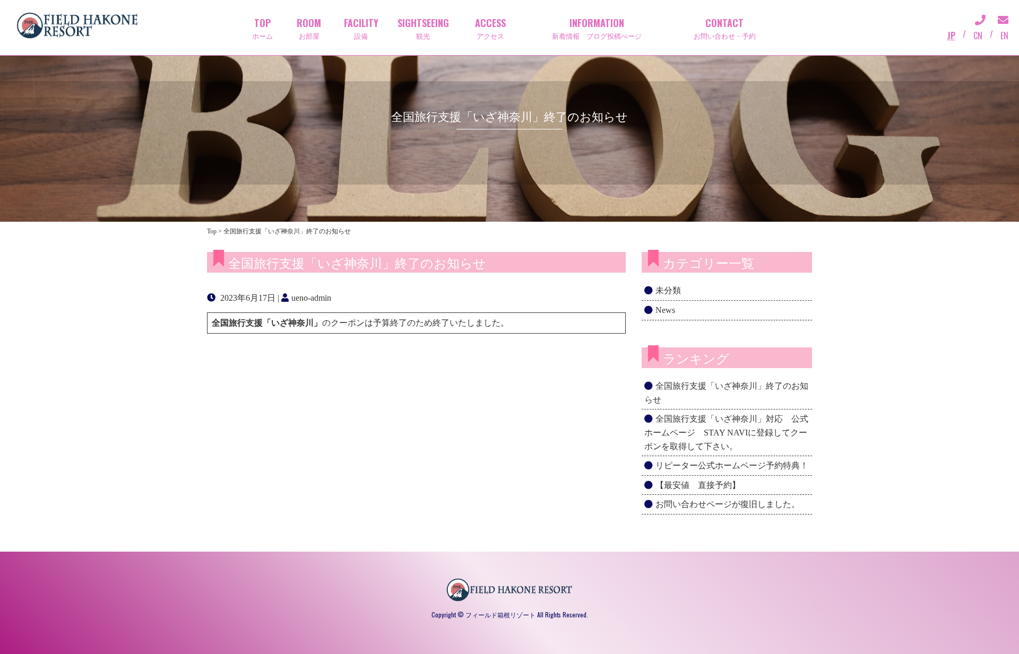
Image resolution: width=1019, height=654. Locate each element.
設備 (361, 28)
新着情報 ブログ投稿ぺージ (597, 28)
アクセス (490, 28)
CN (977, 35)
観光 (423, 28)
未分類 (668, 290)
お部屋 (309, 28)
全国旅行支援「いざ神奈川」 (267, 322)
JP (951, 35)
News (665, 310)
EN (1004, 35)
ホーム (262, 28)
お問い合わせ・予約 (725, 28)
